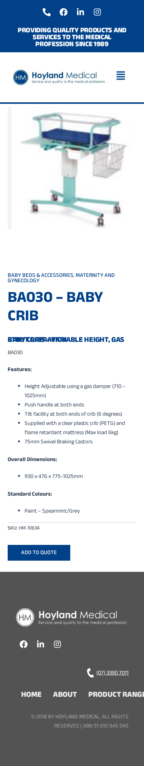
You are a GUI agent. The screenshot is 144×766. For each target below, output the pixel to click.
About (65, 695)
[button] (123, 77)
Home (31, 695)
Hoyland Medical (77, 717)
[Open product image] (72, 168)
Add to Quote (39, 553)
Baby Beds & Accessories (40, 276)
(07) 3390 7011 (112, 673)
